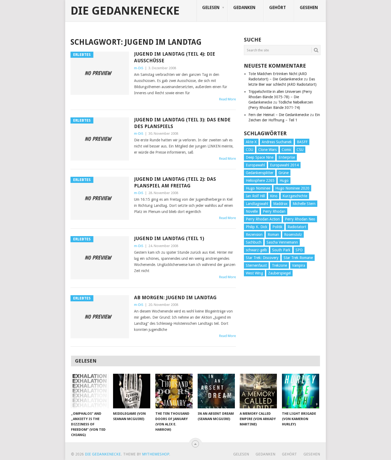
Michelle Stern (304, 204)
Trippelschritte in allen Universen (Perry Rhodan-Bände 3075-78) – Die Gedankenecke (280, 96)
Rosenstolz (293, 234)
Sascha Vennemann (282, 242)
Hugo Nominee (258, 188)
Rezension (254, 234)
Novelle (252, 211)
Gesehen (309, 7)
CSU (300, 149)
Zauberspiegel (279, 273)
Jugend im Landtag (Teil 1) (169, 238)
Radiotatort (297, 227)
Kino (273, 196)
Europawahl (255, 165)
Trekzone (279, 265)
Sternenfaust (256, 265)
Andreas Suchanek (277, 142)
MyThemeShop (155, 454)
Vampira (298, 265)
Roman (273, 234)
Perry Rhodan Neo (300, 219)
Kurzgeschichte (294, 196)
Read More (227, 99)
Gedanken (244, 7)
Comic (287, 149)
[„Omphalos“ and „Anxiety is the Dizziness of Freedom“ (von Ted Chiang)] (89, 391)
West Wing (254, 273)
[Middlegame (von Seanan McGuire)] (131, 391)
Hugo (284, 180)
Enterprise (286, 157)
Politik (277, 227)
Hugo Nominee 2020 (292, 188)
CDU (249, 149)
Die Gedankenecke (125, 11)
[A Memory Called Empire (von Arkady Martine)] (258, 391)
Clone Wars (267, 149)
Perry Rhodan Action (263, 219)
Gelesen (210, 7)
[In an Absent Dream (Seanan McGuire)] (216, 391)
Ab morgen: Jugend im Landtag (175, 297)
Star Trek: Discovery (262, 258)
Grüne (283, 173)
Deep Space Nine (259, 157)
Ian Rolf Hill (255, 196)
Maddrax (280, 204)
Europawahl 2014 (284, 165)
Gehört (277, 7)
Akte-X (251, 142)
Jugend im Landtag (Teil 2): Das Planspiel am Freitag (175, 182)
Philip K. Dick (256, 227)
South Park (281, 250)
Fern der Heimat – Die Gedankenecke (278, 115)
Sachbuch (253, 242)
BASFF (302, 142)
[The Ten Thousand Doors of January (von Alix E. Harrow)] (174, 391)
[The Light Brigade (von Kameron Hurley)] (300, 391)
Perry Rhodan (274, 211)
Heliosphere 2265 (260, 180)
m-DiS (138, 68)
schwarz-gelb (256, 250)
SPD (299, 250)
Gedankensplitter (259, 173)
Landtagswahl (257, 204)
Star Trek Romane (298, 258)
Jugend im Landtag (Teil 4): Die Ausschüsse (174, 57)
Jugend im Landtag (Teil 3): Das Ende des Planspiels (182, 123)
